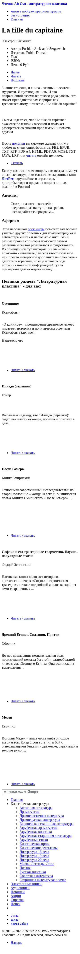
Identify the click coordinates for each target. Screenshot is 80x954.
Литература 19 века (34, 856)
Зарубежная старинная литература (46, 836)
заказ (14, 919)
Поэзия (25, 868)
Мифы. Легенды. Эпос (37, 864)
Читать (16, 76)
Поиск (15, 904)
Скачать (17, 163)
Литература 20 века (34, 860)
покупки (18, 143)
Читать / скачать (23, 370)
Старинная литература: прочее (43, 880)
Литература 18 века (34, 852)
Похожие (17, 80)
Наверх (16, 942)
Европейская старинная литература (46, 824)
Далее (15, 72)
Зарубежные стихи (34, 840)
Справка (17, 900)
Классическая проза (35, 844)
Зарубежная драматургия (38, 828)
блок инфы (36, 229)
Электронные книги (26, 884)
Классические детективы (39, 848)
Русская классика (33, 872)
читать (31, 155)
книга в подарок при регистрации (36, 11)
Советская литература (36, 876)
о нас (14, 915)
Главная (17, 800)
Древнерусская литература (40, 820)
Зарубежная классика (36, 832)
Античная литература (36, 808)
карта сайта (19, 923)
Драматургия (29, 812)
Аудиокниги (20, 888)
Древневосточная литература (42, 816)
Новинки (18, 892)
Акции (16, 896)
